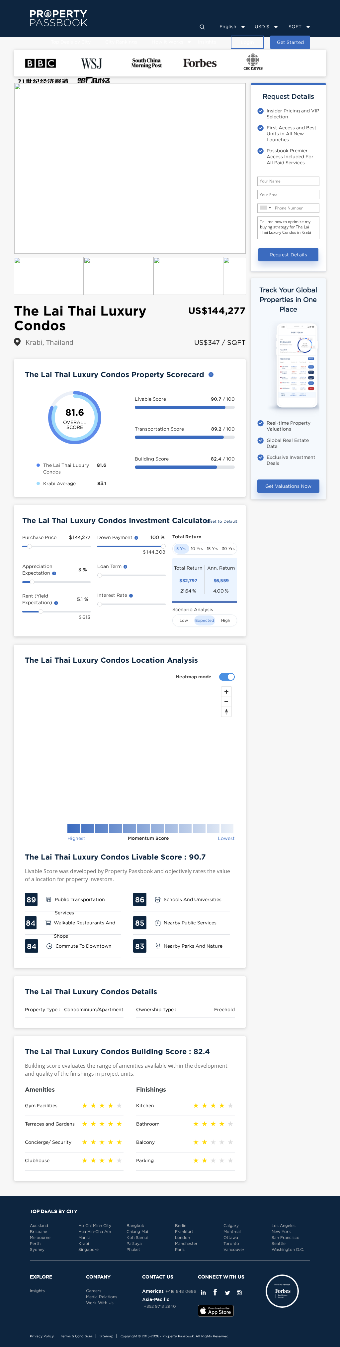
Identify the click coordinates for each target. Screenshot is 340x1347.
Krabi (83, 1243)
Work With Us (100, 1302)
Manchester (186, 1243)
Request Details (288, 254)
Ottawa (230, 1237)
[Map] (130, 749)
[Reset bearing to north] (226, 712)
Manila (84, 1237)
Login (247, 42)
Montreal (232, 1231)
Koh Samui (137, 1237)
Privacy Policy (42, 1336)
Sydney (37, 1249)
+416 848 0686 (180, 1291)
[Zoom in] (226, 692)
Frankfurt (184, 1231)
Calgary (231, 1225)
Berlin (180, 1225)
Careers (93, 1290)
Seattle (279, 1243)
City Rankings (121, 41)
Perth (35, 1243)
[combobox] (265, 207)
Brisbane (38, 1231)
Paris (180, 1249)
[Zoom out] (226, 702)
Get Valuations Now (288, 485)
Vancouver (233, 1249)
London (182, 1237)
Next (255, 168)
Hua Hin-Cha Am (94, 1231)
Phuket (133, 1249)
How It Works (167, 41)
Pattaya (134, 1243)
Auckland (39, 1225)
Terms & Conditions (77, 1336)
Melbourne (40, 1237)
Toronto (231, 1243)
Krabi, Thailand (50, 342)
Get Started (290, 42)
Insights (207, 41)
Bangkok (135, 1225)
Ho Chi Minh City (94, 1225)
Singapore (88, 1249)
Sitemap (107, 1336)
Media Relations (101, 1296)
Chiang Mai (137, 1231)
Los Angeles (284, 1225)
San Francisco (285, 1237)
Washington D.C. (288, 1249)
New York (281, 1231)
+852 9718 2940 (160, 1306)
